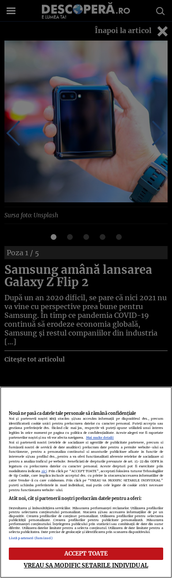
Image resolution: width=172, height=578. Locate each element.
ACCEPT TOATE (86, 553)
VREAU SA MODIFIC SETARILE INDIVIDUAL (86, 565)
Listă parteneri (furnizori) (30, 538)
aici (44, 471)
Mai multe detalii (100, 438)
